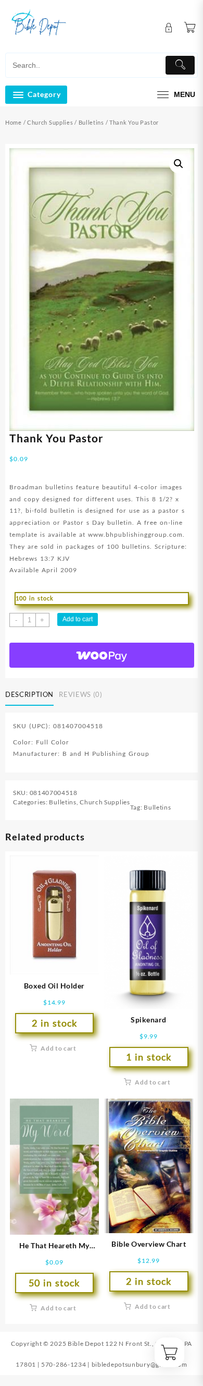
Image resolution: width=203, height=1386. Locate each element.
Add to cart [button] (59, 1048)
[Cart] (190, 28)
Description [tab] (29, 694)
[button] (178, 163)
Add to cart (77, 619)
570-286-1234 (63, 1364)
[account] (169, 27)
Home (13, 122)
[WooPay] (101, 655)
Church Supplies (50, 122)
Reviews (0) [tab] (80, 694)
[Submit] (180, 65)
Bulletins (91, 122)
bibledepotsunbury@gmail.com (139, 1364)
